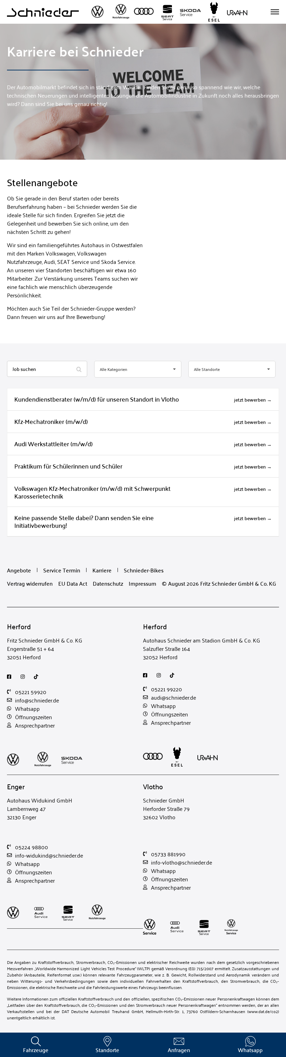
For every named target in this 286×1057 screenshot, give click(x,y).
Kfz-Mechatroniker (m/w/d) (51, 421)
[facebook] (11, 676)
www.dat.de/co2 (263, 1011)
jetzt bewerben (250, 399)
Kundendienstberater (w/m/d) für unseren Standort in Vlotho (96, 399)
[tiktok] (38, 676)
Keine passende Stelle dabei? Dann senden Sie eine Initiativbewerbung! (84, 521)
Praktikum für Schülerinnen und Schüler (68, 466)
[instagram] (25, 676)
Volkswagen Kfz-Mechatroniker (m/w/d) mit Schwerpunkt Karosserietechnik (92, 492)
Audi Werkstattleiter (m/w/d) (53, 443)
